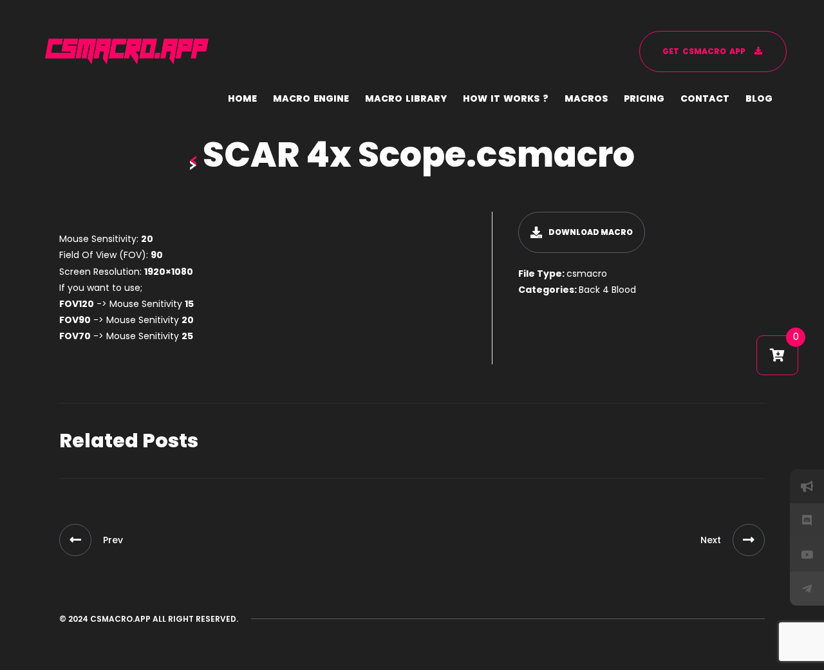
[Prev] (75, 540)
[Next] (749, 540)
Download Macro (590, 232)
